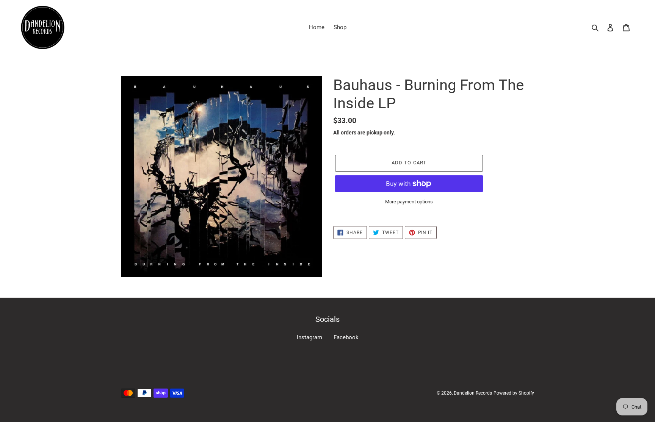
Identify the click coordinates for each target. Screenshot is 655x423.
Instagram (309, 337)
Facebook (346, 337)
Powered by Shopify (514, 393)
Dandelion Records (473, 393)
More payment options (409, 201)
